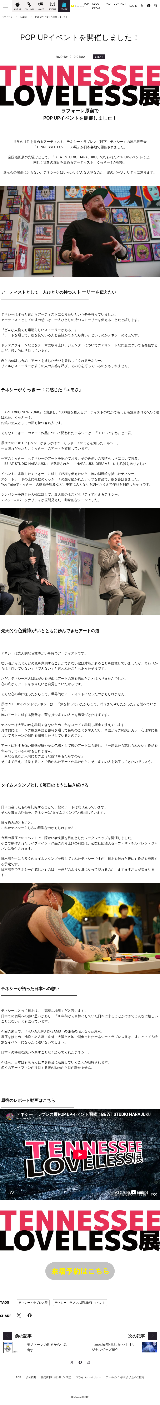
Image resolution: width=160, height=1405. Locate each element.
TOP (86, 3)
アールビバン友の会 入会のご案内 (125, 1377)
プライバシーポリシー (88, 1377)
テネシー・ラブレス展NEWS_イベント (80, 1302)
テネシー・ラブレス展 (33, 1302)
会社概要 (31, 1377)
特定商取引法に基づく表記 (56, 1377)
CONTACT (120, 3)
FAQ (108, 3)
